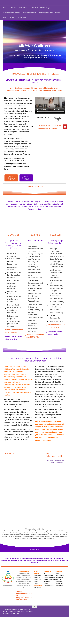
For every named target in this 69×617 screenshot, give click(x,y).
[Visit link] (50, 127)
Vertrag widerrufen (8, 585)
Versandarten (59, 577)
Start (4, 8)
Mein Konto (59, 579)
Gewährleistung (48, 576)
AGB (45, 573)
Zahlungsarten (60, 576)
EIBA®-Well (34, 8)
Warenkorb (59, 581)
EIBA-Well (37, 579)
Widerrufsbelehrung (49, 577)
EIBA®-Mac (13, 8)
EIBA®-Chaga (45, 8)
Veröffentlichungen (29, 12)
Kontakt (58, 12)
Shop (4, 17)
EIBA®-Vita (23, 8)
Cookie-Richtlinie (48, 585)
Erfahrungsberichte (46, 12)
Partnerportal (37, 587)
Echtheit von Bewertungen (59, 584)
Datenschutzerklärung (50, 579)
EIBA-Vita (37, 577)
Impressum (47, 581)
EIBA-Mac (37, 576)
